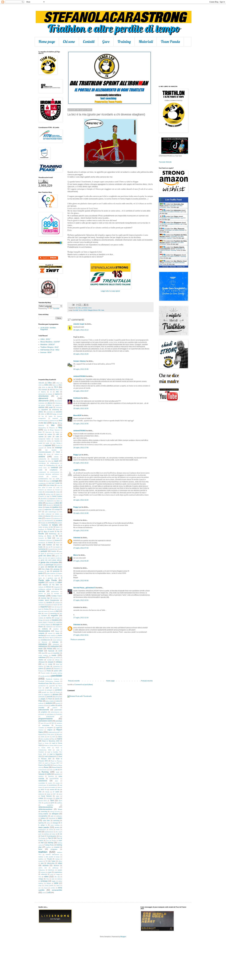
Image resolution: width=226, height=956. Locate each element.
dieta (40, 503)
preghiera (44, 712)
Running (45, 772)
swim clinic (46, 820)
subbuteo (59, 816)
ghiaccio (40, 564)
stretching (44, 811)
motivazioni (55, 646)
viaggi (58, 874)
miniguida (41, 633)
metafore (56, 629)
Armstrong (55, 409)
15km (58, 383)
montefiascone (45, 640)
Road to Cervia (43, 743)
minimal (50, 633)
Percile (58, 692)
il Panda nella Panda (50, 579)
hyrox (40, 578)
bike (79, 308)
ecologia (57, 509)
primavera (41, 714)
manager (57, 618)
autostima (59, 412)
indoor (59, 582)
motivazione (42, 646)
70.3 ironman (42, 389)
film (58, 531)
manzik (47, 620)
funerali (50, 549)
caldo (57, 436)
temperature (42, 829)
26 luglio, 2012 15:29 (80, 354)
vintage (40, 879)
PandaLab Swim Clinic (45, 683)
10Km (49, 383)
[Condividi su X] (82, 304)
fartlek (40, 527)
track (60, 840)
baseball (55, 418)
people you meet (47, 692)
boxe (40, 432)
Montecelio (58, 637)
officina (57, 660)
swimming (56, 820)
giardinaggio (49, 564)
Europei (43, 523)
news (49, 653)
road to (59, 739)
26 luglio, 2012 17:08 (80, 448)
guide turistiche (50, 573)
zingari (46, 888)
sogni (57, 796)
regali (58, 727)
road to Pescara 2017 (52, 763)
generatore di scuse (53, 553)
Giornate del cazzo (55, 567)
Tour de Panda (51, 840)
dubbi (40, 509)
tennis (51, 829)
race (47, 723)
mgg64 (75, 470)
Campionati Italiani (44, 439)
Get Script (165, 266)
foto (39, 545)
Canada (56, 439)
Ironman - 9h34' (46, 352)
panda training (57, 673)
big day (54, 423)
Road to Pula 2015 (44, 765)
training (50, 843)
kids (61, 604)
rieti (48, 736)
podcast (40, 703)
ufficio (60, 861)
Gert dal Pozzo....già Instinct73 (84, 588)
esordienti (59, 520)
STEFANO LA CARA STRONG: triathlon (171, 237)
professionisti (50, 716)
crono (40, 492)
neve (43, 653)
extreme (59, 523)
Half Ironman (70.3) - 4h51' (49, 350)
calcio (49, 436)
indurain (40, 587)
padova (40, 668)
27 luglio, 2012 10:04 (80, 600)
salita (49, 774)
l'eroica (46, 609)
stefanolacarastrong (45, 807)
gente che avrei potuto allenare (51, 560)
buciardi (40, 434)
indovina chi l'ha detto (51, 584)
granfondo (56, 571)
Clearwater (41, 461)
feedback (41, 529)
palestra (48, 668)
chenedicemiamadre (44, 452)
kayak (55, 604)
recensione (45, 725)
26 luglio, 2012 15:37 (80, 391)
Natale (40, 651)
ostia (47, 666)
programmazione (45, 718)
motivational (42, 644)
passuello (41, 690)
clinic (49, 461)
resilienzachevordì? (54, 732)
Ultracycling (50, 863)
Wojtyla (49, 883)
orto (43, 664)
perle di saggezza (44, 694)
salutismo (57, 774)
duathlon (55, 507)
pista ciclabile (50, 701)
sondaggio (49, 798)
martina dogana (45, 624)
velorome (44, 874)
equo (40, 520)
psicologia (59, 721)
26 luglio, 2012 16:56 (80, 424)
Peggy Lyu (77, 455)
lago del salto (55, 609)
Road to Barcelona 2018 (50, 741)
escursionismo (48, 520)
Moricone (44, 642)
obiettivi (40, 660)
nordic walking (43, 655)
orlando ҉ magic (78, 324)
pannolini (52, 685)
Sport (52, 800)
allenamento (43, 401)
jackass (57, 602)
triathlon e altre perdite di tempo (49, 857)
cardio (47, 443)
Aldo (57, 392)
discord (49, 505)
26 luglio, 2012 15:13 (80, 330)
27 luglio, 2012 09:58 (80, 581)
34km (54, 385)
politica (53, 705)
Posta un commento (78, 639)
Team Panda (170, 41)
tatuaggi (55, 823)
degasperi (52, 498)
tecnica (57, 827)
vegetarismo (58, 872)
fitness (49, 536)
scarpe (58, 783)
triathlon (42, 852)
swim (60, 818)
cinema (56, 456)
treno (90, 308)
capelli (40, 443)
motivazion (56, 644)
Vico (39, 876)
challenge (58, 448)
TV (46, 861)
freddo (40, 547)
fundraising (41, 549)
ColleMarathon (50, 465)
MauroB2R (77, 415)
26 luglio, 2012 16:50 (80, 408)
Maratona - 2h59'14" (47, 344)
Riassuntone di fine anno (46, 734)
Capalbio (57, 441)
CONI (57, 478)
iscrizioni (40, 602)
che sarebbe (50, 450)
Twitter (53, 861)
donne (40, 507)
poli (47, 705)
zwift (48, 892)
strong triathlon (43, 814)
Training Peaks (49, 845)
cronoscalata (49, 492)
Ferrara (49, 529)
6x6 (49, 387)
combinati (54, 468)
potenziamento (43, 710)
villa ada (57, 876)
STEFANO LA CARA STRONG (175, 230)
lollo (61, 613)
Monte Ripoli (49, 637)
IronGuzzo (77, 398)
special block (42, 800)
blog (60, 427)
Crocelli (57, 490)
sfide (39, 792)
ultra (42, 863)
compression (42, 472)
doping (47, 507)
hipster (60, 573)
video (46, 876)
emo (40, 518)
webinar (59, 879)
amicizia (41, 407)
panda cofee (58, 671)
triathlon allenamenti (52, 854)
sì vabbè (56, 792)
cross (58, 492)
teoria (58, 829)
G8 (61, 549)
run (61, 769)
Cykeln (58, 494)
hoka (49, 575)
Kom (53, 607)
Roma (46, 767)
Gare (106, 41)
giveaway (56, 569)
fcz (52, 527)
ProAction (59, 714)
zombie (53, 888)
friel (47, 547)
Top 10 (50, 838)
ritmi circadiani (45, 739)
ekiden (40, 516)
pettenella (41, 696)
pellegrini (49, 690)
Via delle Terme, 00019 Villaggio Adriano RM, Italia (88, 310)
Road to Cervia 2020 (50, 745)
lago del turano (43, 611)
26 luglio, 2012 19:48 (80, 513)
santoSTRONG (54, 778)
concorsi (54, 476)
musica (49, 649)
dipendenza (49, 503)
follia (57, 538)
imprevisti (51, 582)
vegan (50, 872)
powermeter (58, 710)
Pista (40, 701)
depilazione (50, 501)
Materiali (146, 41)
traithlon (48, 847)
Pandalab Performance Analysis (48, 681)
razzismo (59, 723)
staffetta (59, 803)
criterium (49, 490)
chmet (48, 454)
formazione (41, 542)
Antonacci (59, 407)
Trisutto (49, 859)
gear (60, 551)
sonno (58, 798)
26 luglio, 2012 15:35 (80, 369)
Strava (60, 809)
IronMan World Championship (48, 600)
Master (40, 626)
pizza (58, 701)
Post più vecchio (147, 681)
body (45, 430)
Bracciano (49, 432)
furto (56, 549)
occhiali (49, 660)
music (40, 649)
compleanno (53, 470)
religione (49, 730)
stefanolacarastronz (45, 809)
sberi (56, 781)
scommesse (53, 785)
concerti (40, 476)
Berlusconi (53, 420)
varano (60, 870)
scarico (50, 783)
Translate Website (165, 162)
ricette (42, 736)
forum (58, 542)
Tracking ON (181, 266)
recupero (50, 727)
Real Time (173, 266)
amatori (57, 405)
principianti (50, 714)
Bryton (57, 432)
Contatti (88, 41)
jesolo (49, 604)
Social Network (46, 796)
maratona (55, 620)
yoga (39, 885)
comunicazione (54, 472)
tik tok (60, 834)
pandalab (56, 675)
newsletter (56, 653)
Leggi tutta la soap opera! (110, 291)
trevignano (54, 849)
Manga (40, 620)
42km (60, 385)
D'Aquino (41, 496)
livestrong (53, 613)
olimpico (59, 662)
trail (42, 843)
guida (40, 573)
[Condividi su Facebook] (85, 304)
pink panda (58, 696)
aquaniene (44, 409)
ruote (57, 772)
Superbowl (52, 818)
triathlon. (41, 859)
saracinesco (42, 781)
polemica (41, 705)
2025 (40, 385)
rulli (56, 769)
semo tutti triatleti (50, 787)
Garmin (53, 551)
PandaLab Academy (52, 679)
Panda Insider (45, 673)
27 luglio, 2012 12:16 (80, 618)
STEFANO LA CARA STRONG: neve (172, 218)
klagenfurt (44, 607)
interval (57, 589)
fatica (46, 527)
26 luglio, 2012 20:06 (80, 531)
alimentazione (43, 396)
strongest (55, 814)
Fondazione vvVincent (45, 540)
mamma (48, 618)
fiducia (58, 529)
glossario (41, 571)
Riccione (59, 734)
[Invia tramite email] (77, 304)
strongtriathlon (42, 816)
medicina (45, 629)
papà (47, 688)
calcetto (40, 436)
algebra (57, 394)
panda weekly (45, 676)
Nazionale (51, 651)
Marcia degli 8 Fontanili (45, 622)
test (39, 832)
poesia (58, 703)
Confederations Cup (45, 478)
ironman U (56, 598)
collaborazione (54, 463)
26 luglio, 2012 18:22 (80, 463)
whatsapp (44, 881)
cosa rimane (50, 485)
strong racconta (55, 811)
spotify (46, 803)
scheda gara (42, 785)
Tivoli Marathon (51, 836)
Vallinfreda (51, 870)
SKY (54, 794)
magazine (54, 616)
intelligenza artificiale (44, 589)
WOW (56, 883)
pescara (55, 694)
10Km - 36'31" (45, 339)
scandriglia (41, 783)
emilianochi (56, 516)
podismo (49, 703)
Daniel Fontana (57, 496)
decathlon (44, 498)
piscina (57, 699)
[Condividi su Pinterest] (87, 304)
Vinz (47, 879)
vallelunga (55, 868)
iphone (40, 593)
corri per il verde (54, 483)
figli (39, 531)
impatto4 (41, 582)
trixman (57, 859)
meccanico (59, 626)
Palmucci (41, 671)
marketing (59, 622)
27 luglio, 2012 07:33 (80, 548)
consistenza (42, 483)
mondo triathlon (51, 635)
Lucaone (44, 615)
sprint (52, 803)
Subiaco (43, 818)
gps (48, 571)
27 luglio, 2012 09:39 (80, 561)
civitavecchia (42, 459)
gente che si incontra (49, 562)
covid (57, 487)
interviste (41, 591)
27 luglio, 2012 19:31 (80, 635)
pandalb (57, 683)
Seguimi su (46, 258)
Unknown (76, 538)
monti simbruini (57, 640)
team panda (43, 827)
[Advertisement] (110, 660)
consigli (55, 481)
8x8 (51, 389)
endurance (56, 518)
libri (57, 611)
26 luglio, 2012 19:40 (80, 500)
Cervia (49, 447)
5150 (43, 387)
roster (51, 769)
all (57, 396)
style (52, 816)
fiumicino (41, 538)
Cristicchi (41, 490)
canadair (41, 441)
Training (124, 41)
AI (51, 392)
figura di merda (49, 531)
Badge (54, 414)
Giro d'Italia (45, 569)
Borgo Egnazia (55, 430)
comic (40, 470)
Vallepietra (41, 870)
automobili (49, 412)
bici (76, 308)
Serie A (60, 787)
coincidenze (42, 463)
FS (52, 547)
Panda (49, 671)
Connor (40, 481)
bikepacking (42, 427)
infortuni (48, 587)
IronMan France (56, 596)
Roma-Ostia (56, 767)
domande (57, 505)
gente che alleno (44, 556)
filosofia (41, 534)
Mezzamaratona (44, 631)
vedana (43, 872)
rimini (53, 736)
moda (57, 633)
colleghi (40, 465)
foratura (57, 540)
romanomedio (42, 769)
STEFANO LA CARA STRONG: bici (171, 212)
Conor (47, 481)
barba (50, 416)
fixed (49, 538)
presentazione (55, 712)
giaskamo (59, 564)
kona (58, 607)
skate (48, 794)
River (53, 739)
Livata (46, 613)
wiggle (54, 881)
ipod (48, 593)
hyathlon (57, 575)
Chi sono (69, 41)
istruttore (49, 602)
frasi (57, 545)
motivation (55, 642)
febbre (58, 527)
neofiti (60, 651)
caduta (49, 434)
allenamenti (43, 398)
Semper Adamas (79, 361)
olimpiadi (50, 662)
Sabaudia (41, 774)
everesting (51, 523)
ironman (41, 596)
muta (58, 648)
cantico (49, 441)
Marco (75, 555)
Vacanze (56, 865)
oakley (51, 657)
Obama (58, 657)
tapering (41, 823)
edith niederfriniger (50, 512)
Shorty (47, 792)
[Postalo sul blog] (80, 304)
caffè (57, 434)
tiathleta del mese (49, 834)
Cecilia (58, 445)
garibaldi (44, 551)
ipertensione (55, 591)
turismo (40, 861)
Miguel (57, 631)
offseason (41, 662)
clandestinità (55, 459)
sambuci (40, 776)
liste (39, 613)
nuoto (54, 655)
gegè (42, 553)
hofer (42, 575)
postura (55, 707)
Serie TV (43, 789)
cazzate (48, 445)
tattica (48, 823)
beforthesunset (43, 420)
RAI (53, 723)
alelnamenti (41, 394)
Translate (56, 308)
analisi (51, 407)
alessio (50, 394)
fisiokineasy (52, 534)
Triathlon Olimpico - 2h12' (49, 347)
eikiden (57, 514)
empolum (48, 518)
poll (59, 705)
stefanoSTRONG (79, 376)
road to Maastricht (50, 756)
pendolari (84, 308)
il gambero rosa (51, 578)
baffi (60, 414)
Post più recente (74, 681)
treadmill (56, 847)
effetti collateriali (46, 514)
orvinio (50, 664)
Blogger (123, 937)
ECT (39, 512)
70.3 (56, 387)
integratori (57, 587)
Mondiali (41, 635)
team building (55, 825)
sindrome (41, 794)
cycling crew (49, 494)
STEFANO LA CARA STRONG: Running (172, 249)
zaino (58, 885)
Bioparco (52, 427)
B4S (48, 414)
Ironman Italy (45, 598)
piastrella (49, 696)
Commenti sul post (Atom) (83, 685)
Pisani (50, 699)
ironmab (56, 593)
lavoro (52, 611)
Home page (46, 41)
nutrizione (42, 657)
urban (60, 863)
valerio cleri (42, 868)
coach (56, 461)
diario (58, 501)
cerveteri (41, 447)
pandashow (42, 685)
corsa (40, 485)
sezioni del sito (55, 789)
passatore (56, 688)
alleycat (49, 403)
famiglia (55, 525)
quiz (42, 723)
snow (60, 794)
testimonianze (49, 831)
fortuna (50, 542)
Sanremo (51, 776)
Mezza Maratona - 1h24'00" (50, 342)
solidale (40, 798)
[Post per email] (73, 304)
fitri (57, 536)
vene (51, 874)
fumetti (58, 547)
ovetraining (56, 666)
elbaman (48, 516)
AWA (42, 414)
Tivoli (42, 836)
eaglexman (47, 509)
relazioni (40, 730)
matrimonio (49, 626)
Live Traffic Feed (173, 200)
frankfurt (49, 545)
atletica (40, 412)
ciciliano (57, 454)
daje (48, 496)
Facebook (44, 525)
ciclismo (41, 456)
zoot (43, 892)
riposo (60, 736)
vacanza (46, 865)
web (53, 879)
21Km (46, 385)
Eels (60, 512)
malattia (40, 618)
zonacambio (57, 890)
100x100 (41, 383)
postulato (41, 707)
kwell (39, 609)
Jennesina (41, 604)
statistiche (50, 805)
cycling (40, 494)
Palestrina (57, 668)
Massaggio (56, 624)
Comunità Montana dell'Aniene (48, 474)
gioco (42, 567)
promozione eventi (45, 721)
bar (43, 416)
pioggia (43, 699)
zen (39, 888)
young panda (49, 885)
